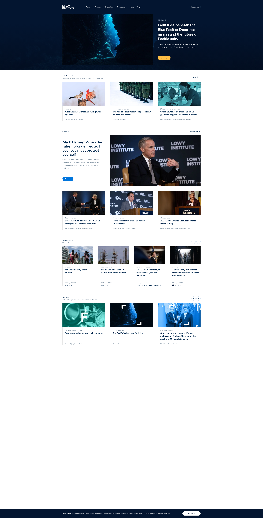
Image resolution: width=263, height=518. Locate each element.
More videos (194, 131)
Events (132, 7)
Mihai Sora (89, 228)
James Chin (68, 285)
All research (194, 77)
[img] (173, 285)
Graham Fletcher (77, 119)
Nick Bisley (123, 119)
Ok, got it (191, 513)
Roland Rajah (181, 119)
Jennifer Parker (80, 228)
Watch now (68, 179)
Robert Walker (78, 344)
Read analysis (164, 58)
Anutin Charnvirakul (119, 228)
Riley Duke (173, 119)
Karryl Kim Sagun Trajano (144, 285)
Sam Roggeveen (70, 228)
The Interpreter (122, 7)
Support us (195, 7)
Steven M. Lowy (185, 228)
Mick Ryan (178, 285)
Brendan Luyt (157, 285)
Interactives (109, 7)
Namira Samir (105, 285)
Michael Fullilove (131, 228)
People (139, 7)
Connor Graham (118, 344)
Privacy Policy (166, 513)
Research (98, 7)
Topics (88, 7)
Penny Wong (164, 228)
